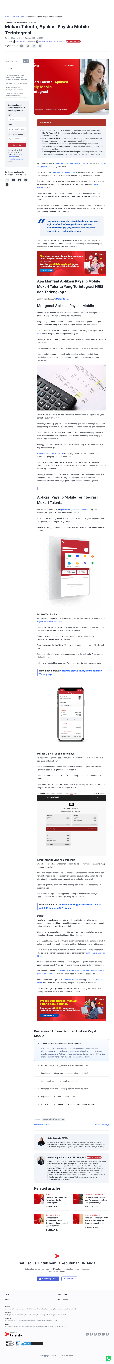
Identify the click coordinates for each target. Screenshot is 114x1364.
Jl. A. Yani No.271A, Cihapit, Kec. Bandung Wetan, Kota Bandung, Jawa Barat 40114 (31, 1320)
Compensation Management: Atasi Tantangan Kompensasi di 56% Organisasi (57, 1222)
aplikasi (73, 509)
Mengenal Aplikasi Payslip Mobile (16, 83)
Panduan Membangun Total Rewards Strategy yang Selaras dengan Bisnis (96, 1220)
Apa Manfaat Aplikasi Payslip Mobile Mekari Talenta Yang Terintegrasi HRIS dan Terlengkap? (16, 77)
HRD (39, 333)
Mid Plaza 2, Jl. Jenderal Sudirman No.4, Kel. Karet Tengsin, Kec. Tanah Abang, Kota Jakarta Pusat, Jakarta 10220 (40, 1309)
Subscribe (17, 145)
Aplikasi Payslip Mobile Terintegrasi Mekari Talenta (14, 89)
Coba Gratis (69, 1279)
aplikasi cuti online (73, 979)
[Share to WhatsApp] (27, 46)
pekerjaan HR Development (63, 172)
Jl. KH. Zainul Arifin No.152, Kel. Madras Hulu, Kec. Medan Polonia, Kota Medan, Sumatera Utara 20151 (36, 1326)
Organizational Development (16, 22)
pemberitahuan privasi (16, 159)
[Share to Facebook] (40, 46)
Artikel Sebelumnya (42, 1125)
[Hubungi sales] (107, 1358)
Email (10, 125)
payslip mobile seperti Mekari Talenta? (72, 163)
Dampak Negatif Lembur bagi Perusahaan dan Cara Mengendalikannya (96, 1200)
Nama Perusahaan (15, 134)
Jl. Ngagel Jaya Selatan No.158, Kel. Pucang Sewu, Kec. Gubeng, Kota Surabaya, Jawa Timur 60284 (36, 1315)
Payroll (48, 1194)
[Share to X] (21, 46)
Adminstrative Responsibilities (94, 1194)
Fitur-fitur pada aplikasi (50, 453)
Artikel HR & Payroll (17, 16)
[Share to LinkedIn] (34, 46)
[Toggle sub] (27, 89)
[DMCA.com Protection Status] (32, 1344)
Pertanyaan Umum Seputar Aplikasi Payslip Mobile (14, 94)
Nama (10, 115)
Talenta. (50, 621)
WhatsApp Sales (49, 1279)
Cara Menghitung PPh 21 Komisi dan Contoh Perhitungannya (56, 1200)
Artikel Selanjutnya (101, 1125)
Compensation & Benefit (53, 1215)
